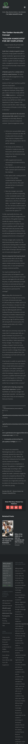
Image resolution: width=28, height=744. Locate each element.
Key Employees (22, 12)
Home (3, 12)
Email (4, 585)
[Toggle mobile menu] (25, 7)
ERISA (7, 95)
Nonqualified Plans (12, 493)
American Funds (7, 613)
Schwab (4, 618)
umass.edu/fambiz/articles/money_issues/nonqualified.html (13, 408)
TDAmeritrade (6, 623)
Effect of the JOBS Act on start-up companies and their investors (19, 538)
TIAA (3, 625)
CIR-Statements (6, 603)
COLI (3, 295)
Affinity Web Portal (7, 600)
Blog (7, 12)
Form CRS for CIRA (7, 660)
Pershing (4, 621)
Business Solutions (13, 12)
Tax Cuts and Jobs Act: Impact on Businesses (7, 540)
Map (9, 585)
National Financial (7, 607)
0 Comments (19, 544)
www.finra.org (19, 624)
